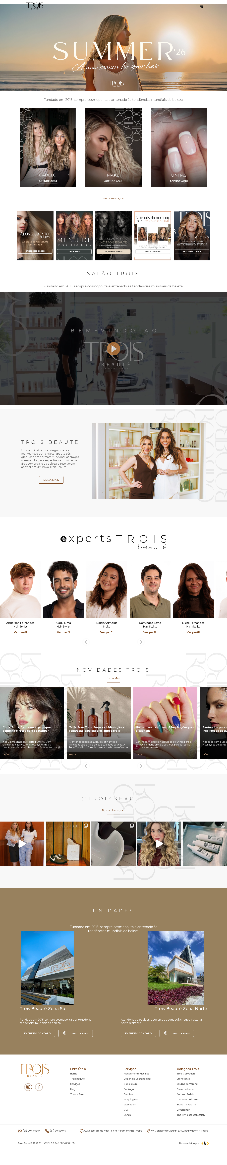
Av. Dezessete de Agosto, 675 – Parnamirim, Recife (112, 1130)
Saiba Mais (113, 678)
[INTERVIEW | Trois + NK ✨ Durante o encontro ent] (22, 844)
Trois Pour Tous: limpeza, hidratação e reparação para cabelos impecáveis (96, 729)
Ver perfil (20, 632)
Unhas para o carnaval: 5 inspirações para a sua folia (165, 729)
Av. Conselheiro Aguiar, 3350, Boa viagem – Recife (179, 1130)
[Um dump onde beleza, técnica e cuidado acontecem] (113, 844)
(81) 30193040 (58, 1130)
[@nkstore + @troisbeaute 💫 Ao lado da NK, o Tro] (68, 844)
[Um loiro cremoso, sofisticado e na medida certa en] (159, 844)
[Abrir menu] (202, 6)
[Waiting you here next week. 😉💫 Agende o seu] (205, 844)
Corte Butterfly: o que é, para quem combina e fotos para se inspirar (28, 729)
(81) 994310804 (32, 1130)
